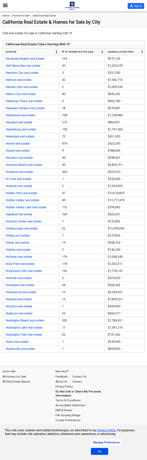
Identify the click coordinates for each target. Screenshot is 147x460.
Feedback (62, 376)
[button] (136, 6)
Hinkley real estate (18, 250)
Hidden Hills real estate (21, 193)
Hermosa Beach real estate (24, 165)
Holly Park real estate (20, 264)
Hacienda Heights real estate (25, 58)
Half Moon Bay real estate (23, 66)
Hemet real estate (18, 143)
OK (99, 451)
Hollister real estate (19, 257)
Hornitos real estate (19, 306)
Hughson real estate (19, 313)
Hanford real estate (18, 80)
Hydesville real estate (20, 349)
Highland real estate (19, 214)
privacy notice (106, 430)
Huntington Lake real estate (24, 327)
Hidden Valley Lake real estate (26, 207)
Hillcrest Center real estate (24, 221)
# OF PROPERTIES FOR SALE (77, 51)
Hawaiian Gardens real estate (25, 108)
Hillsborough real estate (22, 228)
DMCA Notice (64, 410)
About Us (61, 381)
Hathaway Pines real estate (24, 101)
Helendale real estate (20, 136)
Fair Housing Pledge (68, 415)
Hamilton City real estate (22, 73)
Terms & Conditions (68, 400)
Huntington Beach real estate (25, 320)
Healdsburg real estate (21, 129)
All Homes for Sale (14, 376)
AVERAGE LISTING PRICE (121, 51)
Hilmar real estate (17, 242)
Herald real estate (17, 150)
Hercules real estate (19, 158)
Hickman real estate (19, 186)
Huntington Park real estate (24, 334)
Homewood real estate (21, 292)
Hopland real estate (19, 299)
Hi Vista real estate (18, 179)
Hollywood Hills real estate (24, 271)
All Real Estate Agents (16, 381)
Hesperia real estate (19, 172)
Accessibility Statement (70, 405)
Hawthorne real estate (20, 115)
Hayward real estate (19, 122)
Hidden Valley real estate (22, 200)
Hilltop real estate (17, 235)
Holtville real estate (19, 278)
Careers (77, 381)
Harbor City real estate (21, 94)
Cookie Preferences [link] (68, 420)
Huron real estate (17, 342)
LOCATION (11, 51)
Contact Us (79, 376)
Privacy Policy (64, 386)
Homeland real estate (20, 285)
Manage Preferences (106, 442)
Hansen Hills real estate (22, 87)
